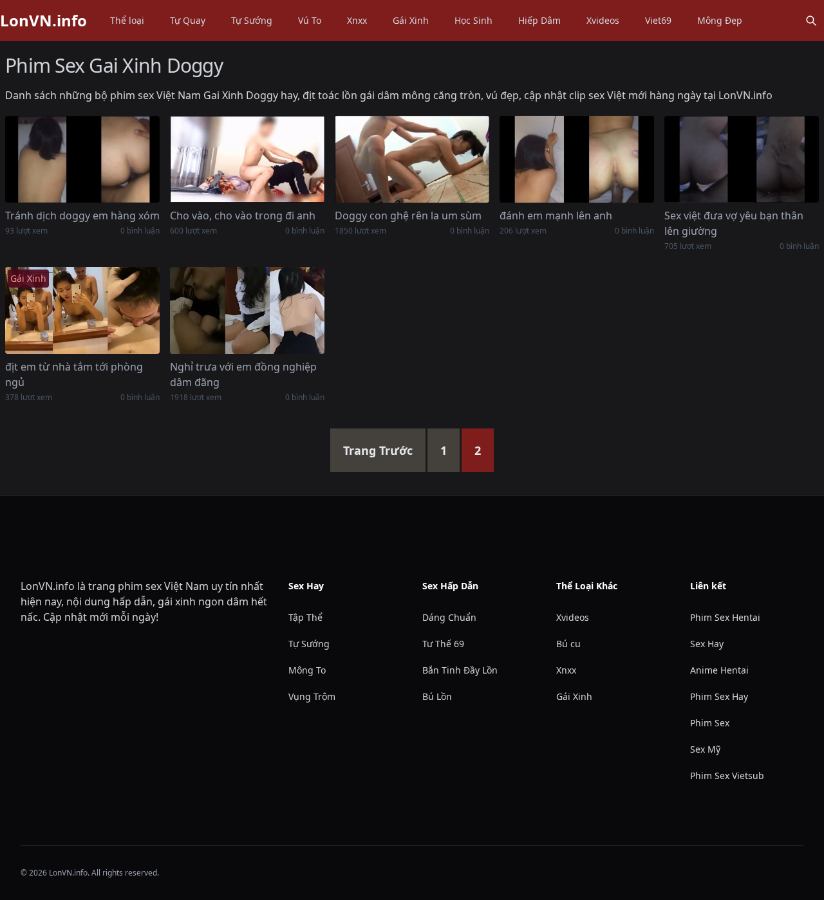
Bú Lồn (437, 696)
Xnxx (357, 20)
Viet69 (658, 20)
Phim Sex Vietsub (727, 775)
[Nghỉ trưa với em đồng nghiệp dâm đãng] (247, 310)
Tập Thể (305, 617)
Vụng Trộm (311, 696)
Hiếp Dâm (539, 20)
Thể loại (127, 20)
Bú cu (568, 644)
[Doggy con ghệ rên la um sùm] (412, 159)
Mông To (307, 670)
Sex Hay (707, 644)
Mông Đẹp (719, 20)
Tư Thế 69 (443, 644)
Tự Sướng (251, 20)
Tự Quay (187, 20)
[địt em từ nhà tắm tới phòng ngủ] (82, 310)
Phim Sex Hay (719, 696)
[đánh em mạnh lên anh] (577, 159)
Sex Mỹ (705, 749)
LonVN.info (43, 20)
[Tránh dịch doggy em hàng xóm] (82, 159)
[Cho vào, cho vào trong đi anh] (247, 159)
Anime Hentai (719, 670)
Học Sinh (473, 20)
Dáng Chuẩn (449, 617)
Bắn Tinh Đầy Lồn (460, 670)
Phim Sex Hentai (725, 617)
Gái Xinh (411, 20)
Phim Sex (709, 723)
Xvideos (602, 20)
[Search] (811, 20)
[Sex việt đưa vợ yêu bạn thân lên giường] (741, 159)
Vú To (309, 20)
